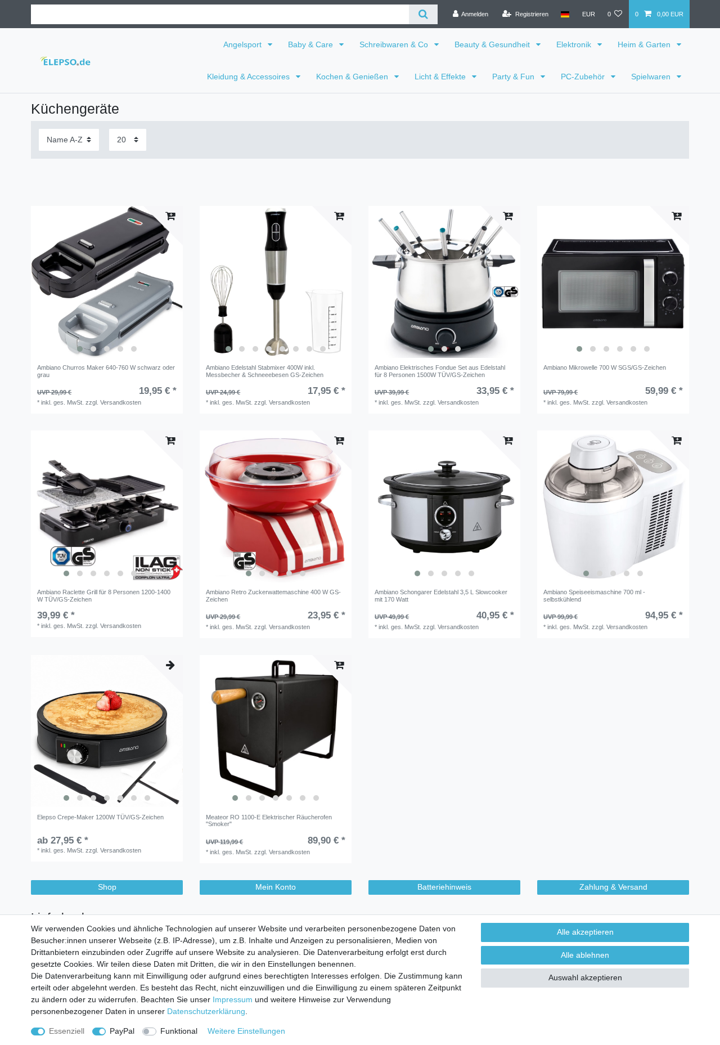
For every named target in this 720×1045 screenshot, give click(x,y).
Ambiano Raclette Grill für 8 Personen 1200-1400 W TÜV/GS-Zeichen (103, 595)
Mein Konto (275, 886)
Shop (107, 886)
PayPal (122, 1030)
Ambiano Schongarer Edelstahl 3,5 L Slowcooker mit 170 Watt (441, 595)
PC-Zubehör (584, 76)
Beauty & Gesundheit (493, 44)
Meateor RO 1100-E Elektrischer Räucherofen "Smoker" (269, 820)
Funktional (178, 1030)
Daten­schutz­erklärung (206, 1011)
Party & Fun (514, 76)
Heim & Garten (645, 44)
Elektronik (574, 44)
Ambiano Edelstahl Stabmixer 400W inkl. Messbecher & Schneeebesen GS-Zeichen (264, 371)
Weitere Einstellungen (246, 1030)
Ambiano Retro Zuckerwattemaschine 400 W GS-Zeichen (273, 595)
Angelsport (243, 44)
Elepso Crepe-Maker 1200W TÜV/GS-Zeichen (100, 817)
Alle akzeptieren (585, 931)
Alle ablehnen (585, 954)
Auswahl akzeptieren (585, 977)
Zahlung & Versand (613, 886)
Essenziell (66, 1030)
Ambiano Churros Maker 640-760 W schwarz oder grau (106, 371)
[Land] (565, 14)
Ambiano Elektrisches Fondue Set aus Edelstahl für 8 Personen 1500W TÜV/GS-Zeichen (440, 371)
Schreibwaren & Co (394, 44)
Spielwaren (652, 76)
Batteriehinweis (444, 886)
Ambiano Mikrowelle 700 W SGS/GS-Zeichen (604, 367)
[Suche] (423, 14)
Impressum (233, 999)
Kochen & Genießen (353, 76)
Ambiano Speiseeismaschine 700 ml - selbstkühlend (594, 595)
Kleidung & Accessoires (249, 76)
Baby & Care (311, 44)
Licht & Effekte (441, 76)
